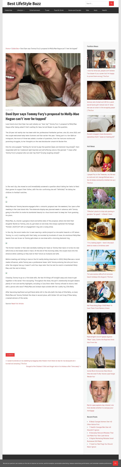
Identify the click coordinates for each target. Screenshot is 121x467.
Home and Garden (74, 10)
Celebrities (8, 10)
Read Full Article (17, 304)
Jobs (87, 10)
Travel (47, 10)
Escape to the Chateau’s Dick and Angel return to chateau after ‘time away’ (52, 366)
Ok (115, 463)
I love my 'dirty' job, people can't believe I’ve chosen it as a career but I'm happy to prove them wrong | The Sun (101, 73)
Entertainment (35, 10)
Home (8, 48)
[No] (119, 463)
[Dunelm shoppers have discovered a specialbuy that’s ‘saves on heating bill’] (101, 131)
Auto (95, 10)
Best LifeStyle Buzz (24, 3)
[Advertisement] (60, 27)
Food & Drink (59, 10)
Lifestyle (20, 10)
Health (104, 10)
